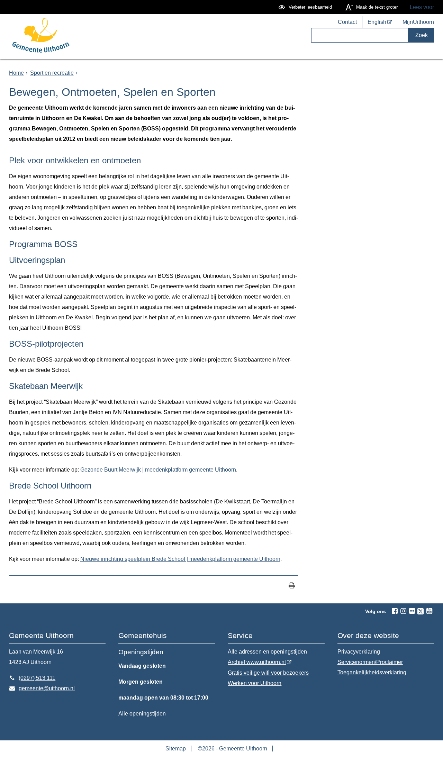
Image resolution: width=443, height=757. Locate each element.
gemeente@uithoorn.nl (42, 688)
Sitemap (175, 748)
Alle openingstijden (142, 714)
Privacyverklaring (358, 652)
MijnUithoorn (418, 22)
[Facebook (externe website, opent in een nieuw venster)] (394, 611)
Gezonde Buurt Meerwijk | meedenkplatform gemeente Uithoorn (158, 470)
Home (16, 73)
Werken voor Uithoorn (254, 683)
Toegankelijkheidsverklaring (371, 672)
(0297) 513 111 (32, 678)
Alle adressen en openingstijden (267, 652)
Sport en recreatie (52, 73)
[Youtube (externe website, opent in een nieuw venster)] (429, 611)
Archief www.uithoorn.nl (257, 662)
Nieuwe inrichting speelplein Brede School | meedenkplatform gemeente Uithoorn (180, 559)
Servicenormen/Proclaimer (370, 662)
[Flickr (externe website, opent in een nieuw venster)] (412, 611)
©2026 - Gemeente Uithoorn (232, 748)
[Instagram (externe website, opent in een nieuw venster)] (403, 611)
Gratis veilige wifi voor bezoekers (268, 673)
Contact (347, 22)
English (377, 22)
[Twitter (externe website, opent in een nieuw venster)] (420, 611)
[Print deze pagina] (292, 586)
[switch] (306, 7)
